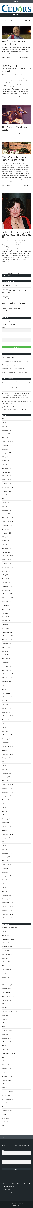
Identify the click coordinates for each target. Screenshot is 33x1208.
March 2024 (6, 506)
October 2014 (7, 868)
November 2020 (8, 636)
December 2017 (8, 742)
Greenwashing (7, 981)
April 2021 (6, 617)
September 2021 (8, 605)
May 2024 (6, 498)
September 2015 (8, 834)
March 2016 (6, 811)
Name (3, 327)
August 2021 (7, 609)
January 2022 (7, 590)
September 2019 (8, 681)
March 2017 (6, 769)
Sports (5, 1087)
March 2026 (6, 426)
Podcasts (6, 1046)
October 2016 (7, 788)
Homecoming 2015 (8, 988)
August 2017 (7, 758)
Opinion (5, 1034)
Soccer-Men (6, 1065)
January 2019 (7, 700)
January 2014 (7, 899)
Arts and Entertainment (10, 927)
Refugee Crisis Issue (9, 1053)
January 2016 (7, 819)
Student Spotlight (8, 1091)
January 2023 (7, 552)
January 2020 (7, 666)
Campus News (7, 946)
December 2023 (8, 518)
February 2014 (7, 895)
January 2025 (7, 472)
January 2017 (7, 777)
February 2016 (7, 815)
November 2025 (8, 441)
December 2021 (8, 594)
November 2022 (8, 559)
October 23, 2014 (26, 185)
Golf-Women (7, 977)
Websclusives (7, 1122)
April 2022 (6, 578)
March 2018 (6, 731)
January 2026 (7, 434)
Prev (11, 273)
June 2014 (6, 880)
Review (5, 1057)
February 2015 (7, 853)
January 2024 (7, 514)
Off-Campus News (8, 1026)
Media (5, 1007)
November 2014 (8, 864)
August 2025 (7, 453)
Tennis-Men (6, 1095)
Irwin (5, 401)
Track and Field (7, 1106)
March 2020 (6, 659)
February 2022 (7, 586)
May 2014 (6, 883)
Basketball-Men (8, 935)
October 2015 (7, 830)
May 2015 (6, 841)
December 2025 (8, 437)
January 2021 (7, 628)
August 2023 (7, 533)
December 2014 (8, 860)
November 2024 (8, 479)
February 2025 (7, 468)
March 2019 (6, 693)
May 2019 (6, 685)
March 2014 (6, 891)
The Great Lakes (8, 1099)
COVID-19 (6, 950)
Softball (5, 1072)
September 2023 (8, 529)
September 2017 (8, 754)
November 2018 (8, 708)
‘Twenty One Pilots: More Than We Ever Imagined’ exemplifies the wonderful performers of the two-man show (17, 395)
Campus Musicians (8, 943)
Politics (5, 1049)
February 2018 (7, 735)
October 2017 (7, 750)
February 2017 (7, 773)
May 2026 (6, 418)
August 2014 (7, 876)
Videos (5, 1114)
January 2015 (7, 857)
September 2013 (8, 914)
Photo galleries (7, 1042)
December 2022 (8, 556)
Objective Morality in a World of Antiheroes (14, 292)
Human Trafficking (8, 996)
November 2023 (8, 521)
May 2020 (6, 651)
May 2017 (6, 761)
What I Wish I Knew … (10, 286)
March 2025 (6, 464)
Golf (4, 973)
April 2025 (6, 460)
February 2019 (7, 697)
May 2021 (6, 613)
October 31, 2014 (26, 133)
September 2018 (8, 716)
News (5, 1019)
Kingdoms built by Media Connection (16, 303)
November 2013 (8, 906)
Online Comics (7, 1030)
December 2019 (8, 670)
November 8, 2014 (25, 57)
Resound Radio (6, 1189)
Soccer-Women (7, 1068)
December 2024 (8, 476)
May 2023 (6, 537)
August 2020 (7, 647)
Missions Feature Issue (10, 1011)
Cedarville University (8, 1186)
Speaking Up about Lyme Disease (14, 298)
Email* (3, 337)
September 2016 (8, 792)
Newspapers (7, 1023)
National (5, 1015)
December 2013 (8, 902)
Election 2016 (7, 962)
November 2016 (8, 784)
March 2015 (6, 849)
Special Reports (7, 1084)
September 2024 (8, 487)
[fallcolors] (16, 148)
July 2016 (6, 800)
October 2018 (7, 712)
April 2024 (6, 502)
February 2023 (7, 548)
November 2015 (8, 826)
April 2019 (6, 689)
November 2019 (8, 674)
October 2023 (7, 525)
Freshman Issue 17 (8, 965)
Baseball (5, 931)
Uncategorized (7, 1110)
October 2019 (7, 678)
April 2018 (6, 727)
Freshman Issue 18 (8, 969)
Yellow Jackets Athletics (9, 1192)
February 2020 (7, 662)
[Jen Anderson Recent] (16, 211)
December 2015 (8, 822)
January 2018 (7, 739)
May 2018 (6, 723)
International (7, 1000)
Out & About (7, 1038)
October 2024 (7, 483)
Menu (17, 15)
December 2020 (8, 632)
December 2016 (8, 780)
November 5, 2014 (25, 96)
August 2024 (7, 491)
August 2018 (7, 719)
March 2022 (6, 582)
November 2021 (8, 598)
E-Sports (5, 958)
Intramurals (6, 1004)
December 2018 (8, 704)
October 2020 (7, 639)
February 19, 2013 (25, 264)
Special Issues (7, 1080)
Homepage (6, 992)
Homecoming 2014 (8, 985)
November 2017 (8, 746)
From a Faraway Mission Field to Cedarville (14, 309)
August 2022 (7, 571)
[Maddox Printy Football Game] (16, 32)
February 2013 (7, 918)
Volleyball (6, 1118)
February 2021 (7, 624)
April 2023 (6, 540)
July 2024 (6, 495)
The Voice (6, 1103)
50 (18, 273)
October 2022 (7, 563)
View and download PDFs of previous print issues (16, 1183)
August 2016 (7, 796)
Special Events (7, 1076)
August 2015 (7, 838)
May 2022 (6, 575)
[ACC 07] (16, 114)
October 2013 (7, 910)
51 (21, 273)
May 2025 (6, 457)
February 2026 (7, 430)
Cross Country (7, 954)
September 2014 (8, 872)
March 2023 (6, 544)
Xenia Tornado (7, 1126)
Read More (6, 57)
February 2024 (7, 510)
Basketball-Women (8, 939)
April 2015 (6, 845)
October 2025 (7, 445)
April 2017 (6, 765)
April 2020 (6, 655)
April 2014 (6, 887)
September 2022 (8, 567)
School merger (7, 1061)
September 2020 (8, 643)
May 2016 (6, 803)
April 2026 (6, 422)
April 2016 (6, 807)
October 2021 (7, 601)
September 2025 (8, 449)
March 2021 (6, 620)
